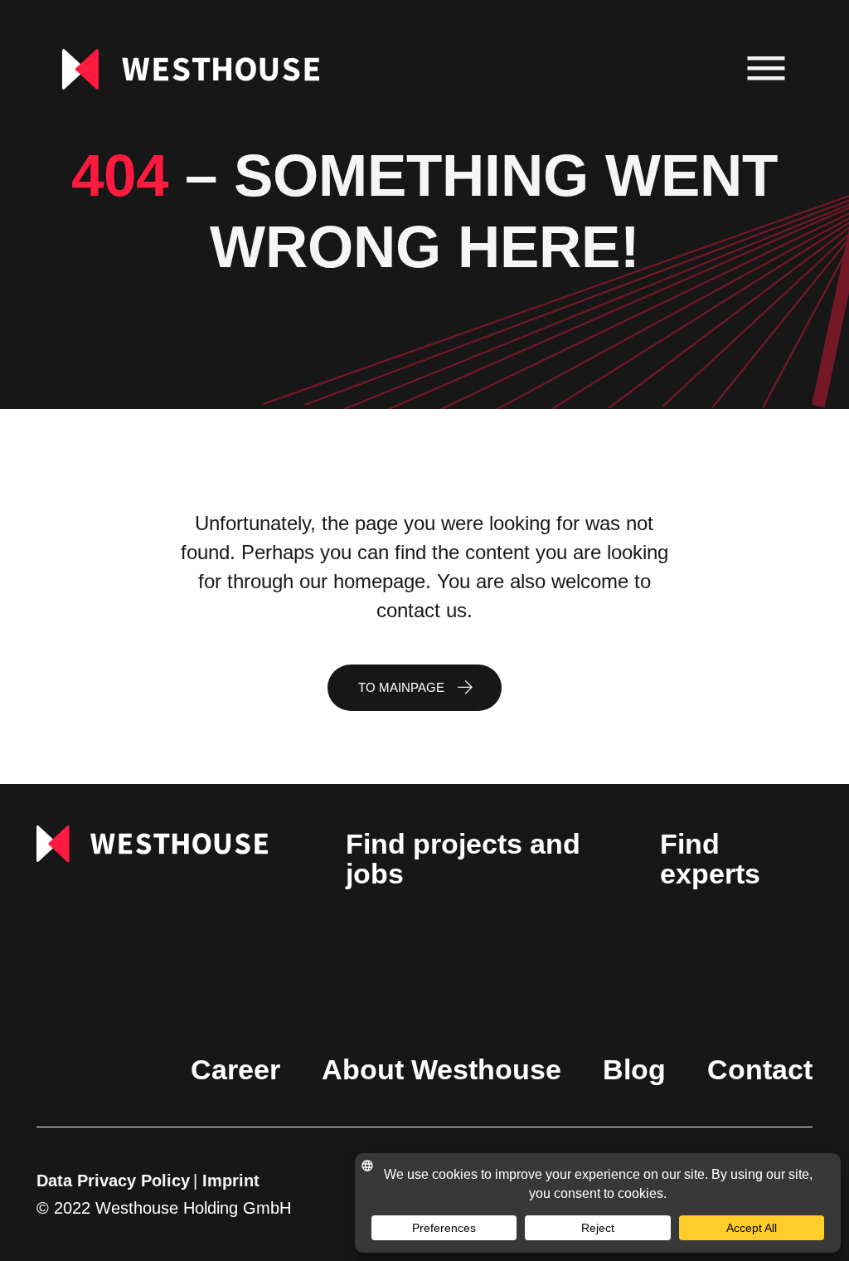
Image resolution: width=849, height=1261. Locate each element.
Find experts (710, 858)
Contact (760, 1069)
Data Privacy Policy (113, 1180)
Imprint (231, 1180)
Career (235, 1069)
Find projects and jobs (463, 858)
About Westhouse (441, 1069)
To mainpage (401, 687)
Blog (634, 1069)
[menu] (766, 69)
